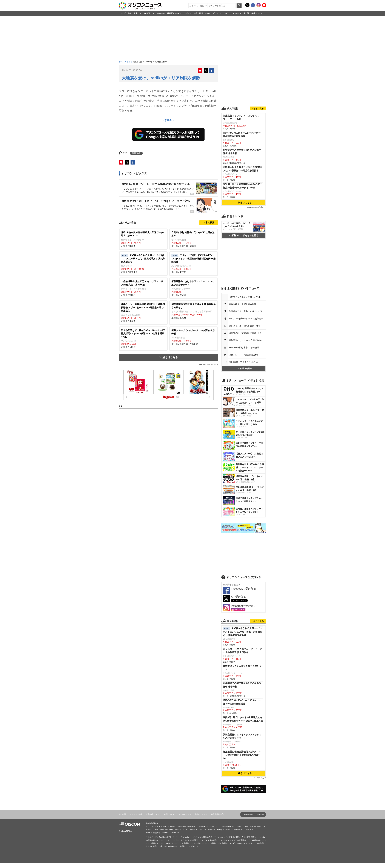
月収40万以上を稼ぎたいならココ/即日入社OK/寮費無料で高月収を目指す (242, 169)
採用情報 (249, 814)
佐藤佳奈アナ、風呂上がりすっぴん (246, 311)
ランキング (236, 13)
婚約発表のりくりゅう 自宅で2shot (245, 340)
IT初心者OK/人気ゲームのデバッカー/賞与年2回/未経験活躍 (242, 134)
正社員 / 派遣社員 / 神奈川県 (193, 337)
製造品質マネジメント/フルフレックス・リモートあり (241, 117)
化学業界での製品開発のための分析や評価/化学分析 (242, 152)
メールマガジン (184, 814)
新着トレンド (256, 13)
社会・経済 (198, 13)
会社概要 (122, 814)
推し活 (246, 13)
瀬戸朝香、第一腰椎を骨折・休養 (244, 326)
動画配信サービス (174, 13)
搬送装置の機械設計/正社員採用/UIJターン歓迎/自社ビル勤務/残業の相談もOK (242, 755)
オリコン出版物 (136, 814)
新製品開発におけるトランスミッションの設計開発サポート (242, 736)
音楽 (135, 13)
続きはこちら (170, 357)
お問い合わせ (169, 814)
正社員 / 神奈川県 (143, 263)
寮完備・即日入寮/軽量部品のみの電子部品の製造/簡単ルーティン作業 (242, 186)
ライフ (227, 13)
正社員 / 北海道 (142, 239)
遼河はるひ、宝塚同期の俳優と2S (245, 333)
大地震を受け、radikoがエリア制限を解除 (161, 78)
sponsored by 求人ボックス (208, 364)
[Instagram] (258, 5)
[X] (247, 5)
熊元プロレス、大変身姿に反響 (243, 355)
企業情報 (260, 814)
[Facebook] (253, 5)
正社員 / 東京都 (193, 263)
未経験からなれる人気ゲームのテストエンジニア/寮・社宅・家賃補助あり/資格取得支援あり (243, 631)
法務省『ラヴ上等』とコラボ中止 (244, 297)
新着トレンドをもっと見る (245, 235)
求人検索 (209, 222)
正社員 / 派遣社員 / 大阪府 (192, 239)
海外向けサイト (201, 814)
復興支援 (136, 153)
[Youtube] (264, 5)
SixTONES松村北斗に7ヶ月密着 (244, 347)
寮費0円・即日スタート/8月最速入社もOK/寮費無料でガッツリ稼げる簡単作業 (243, 719)
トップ (122, 13)
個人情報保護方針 (218, 814)
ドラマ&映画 (145, 13)
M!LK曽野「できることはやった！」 (246, 362)
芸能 (129, 13)
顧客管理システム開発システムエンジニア (242, 668)
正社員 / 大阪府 (143, 288)
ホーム (121, 62)
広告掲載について (153, 814)
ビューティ (217, 13)
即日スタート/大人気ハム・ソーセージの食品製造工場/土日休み (242, 651)
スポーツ (187, 13)
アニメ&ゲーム (159, 13)
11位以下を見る (245, 368)
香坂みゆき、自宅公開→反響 (242, 304)
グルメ (208, 13)
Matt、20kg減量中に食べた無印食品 (246, 318)
